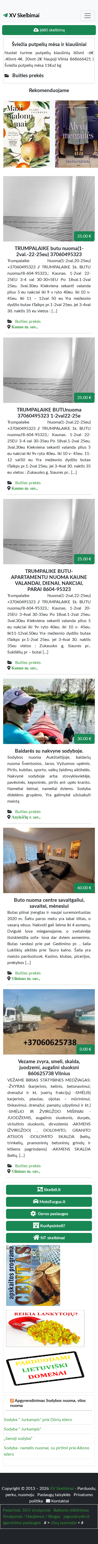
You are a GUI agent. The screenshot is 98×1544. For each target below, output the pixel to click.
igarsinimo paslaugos (22, 1523)
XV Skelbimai (23, 15)
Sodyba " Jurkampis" (22, 1429)
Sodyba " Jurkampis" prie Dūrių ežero (38, 1420)
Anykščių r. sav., (26, 817)
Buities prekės (28, 321)
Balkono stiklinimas (71, 1510)
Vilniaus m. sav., (25, 978)
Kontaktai (59, 1501)
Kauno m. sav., (24, 327)
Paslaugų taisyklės (54, 1495)
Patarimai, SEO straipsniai (26, 1510)
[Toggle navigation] (87, 15)
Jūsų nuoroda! (64, 1523)
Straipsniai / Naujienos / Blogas (31, 1516)
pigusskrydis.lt (77, 1516)
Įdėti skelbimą (52, 30)
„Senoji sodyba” (18, 1438)
